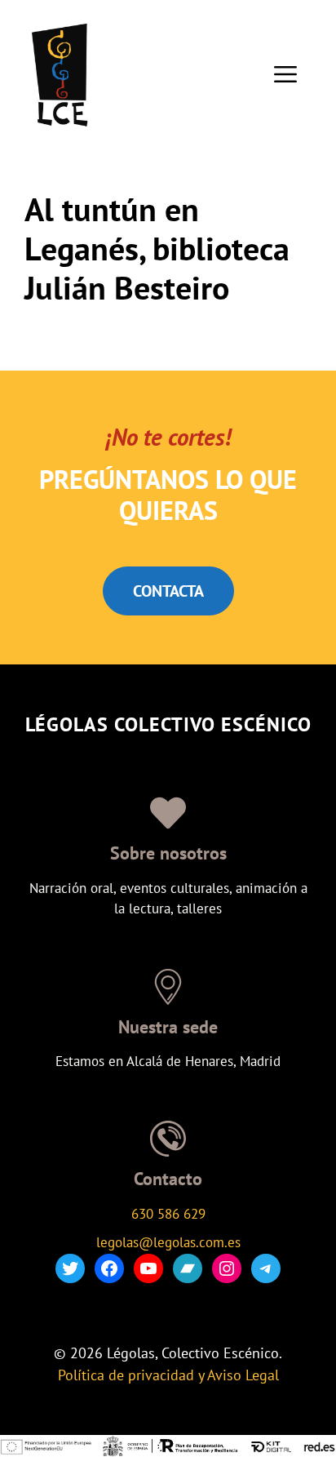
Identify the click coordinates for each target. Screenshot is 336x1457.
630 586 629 (168, 1214)
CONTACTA (168, 591)
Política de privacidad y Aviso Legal (168, 1375)
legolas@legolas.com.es (168, 1242)
